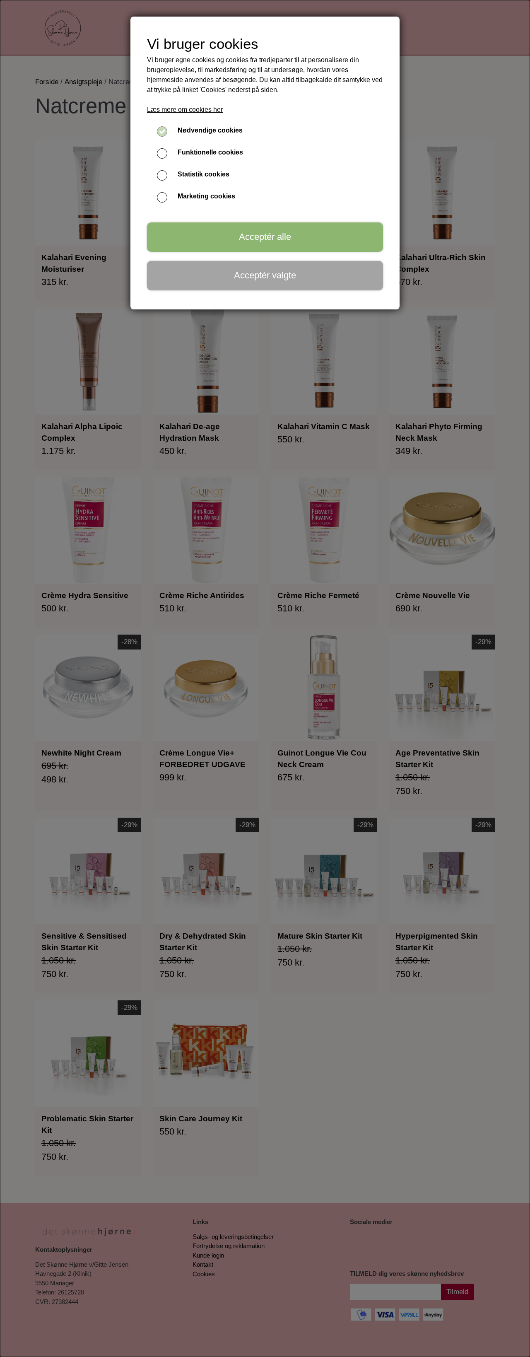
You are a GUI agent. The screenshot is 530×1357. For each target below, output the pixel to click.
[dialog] (265, 678)
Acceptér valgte (265, 275)
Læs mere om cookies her (185, 109)
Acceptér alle (265, 237)
